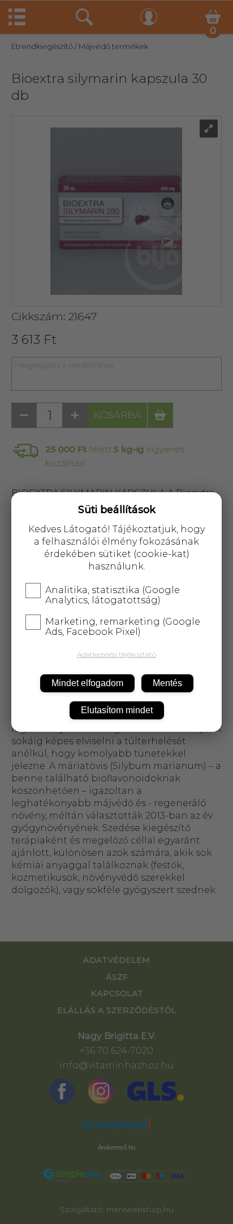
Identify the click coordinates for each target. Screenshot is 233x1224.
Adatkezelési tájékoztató (116, 654)
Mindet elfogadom (87, 683)
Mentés (167, 683)
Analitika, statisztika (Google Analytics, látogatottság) (112, 595)
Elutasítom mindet (117, 710)
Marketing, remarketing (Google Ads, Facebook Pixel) (122, 627)
